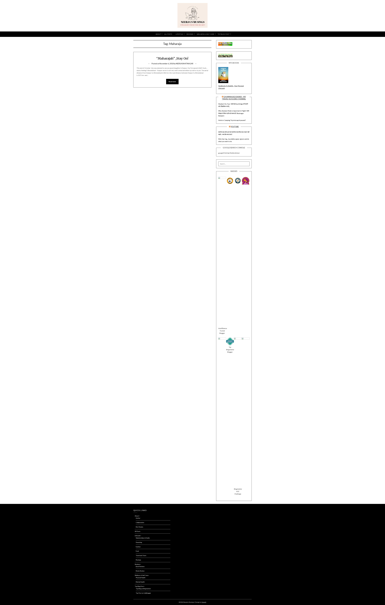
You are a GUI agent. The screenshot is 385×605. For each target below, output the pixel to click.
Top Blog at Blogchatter (143, 588)
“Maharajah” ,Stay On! (172, 58)
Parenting (139, 542)
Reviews (189, 34)
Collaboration (140, 522)
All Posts (168, 34)
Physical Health (140, 577)
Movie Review (140, 571)
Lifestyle (179, 34)
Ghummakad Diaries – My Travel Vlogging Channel (234, 98)
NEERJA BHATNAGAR (184, 64)
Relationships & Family (143, 538)
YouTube (235, 127)
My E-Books (139, 527)
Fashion (138, 547)
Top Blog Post (223, 34)
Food (137, 551)
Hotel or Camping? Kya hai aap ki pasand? (232, 120)
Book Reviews (140, 566)
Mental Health (140, 582)
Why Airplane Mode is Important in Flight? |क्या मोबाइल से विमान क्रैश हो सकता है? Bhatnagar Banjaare (233, 113)
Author (138, 518)
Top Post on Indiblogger (143, 593)
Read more (172, 81)
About (158, 34)
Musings (138, 560)
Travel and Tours (141, 555)
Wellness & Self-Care (205, 34)
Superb (204, 602)
